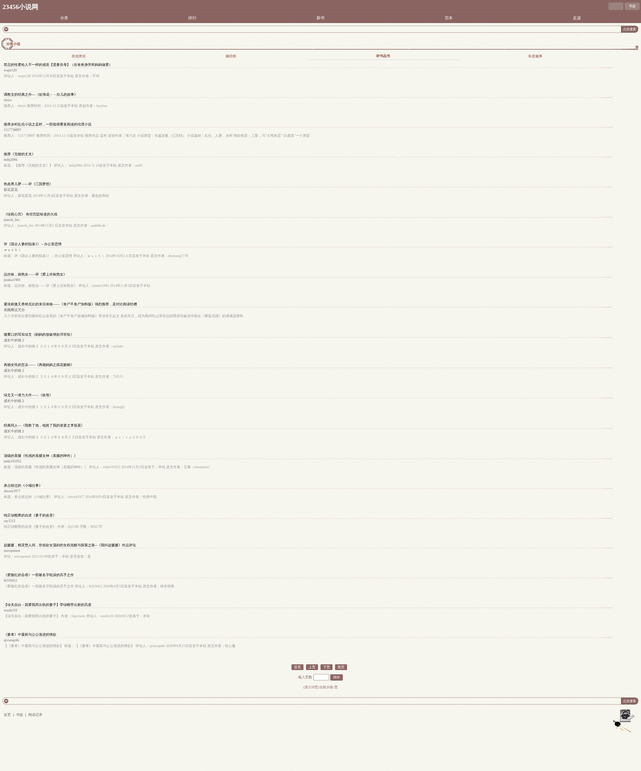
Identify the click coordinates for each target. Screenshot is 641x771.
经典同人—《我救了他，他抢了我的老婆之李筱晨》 (44, 425)
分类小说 (13, 44)
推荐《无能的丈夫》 (19, 154)
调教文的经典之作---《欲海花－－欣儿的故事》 (41, 94)
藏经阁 (231, 56)
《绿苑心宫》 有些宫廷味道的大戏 (30, 214)
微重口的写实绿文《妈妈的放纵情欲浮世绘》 (39, 334)
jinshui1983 (12, 280)
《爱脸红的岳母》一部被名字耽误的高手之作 (39, 575)
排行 (192, 18)
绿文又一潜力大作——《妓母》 (28, 395)
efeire (8, 100)
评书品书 (383, 56)
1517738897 (12, 130)
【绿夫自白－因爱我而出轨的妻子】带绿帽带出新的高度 (47, 605)
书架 (632, 6)
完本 (449, 18)
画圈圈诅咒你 (14, 310)
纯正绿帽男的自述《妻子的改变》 (30, 515)
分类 (64, 18)
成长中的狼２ (14, 340)
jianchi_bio (12, 220)
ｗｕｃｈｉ (12, 250)
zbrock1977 (12, 491)
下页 (326, 667)
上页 (311, 667)
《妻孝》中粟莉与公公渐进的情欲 (30, 634)
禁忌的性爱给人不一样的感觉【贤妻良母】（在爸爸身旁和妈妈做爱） (58, 65)
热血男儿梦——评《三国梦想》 (28, 184)
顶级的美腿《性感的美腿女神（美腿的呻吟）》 (40, 456)
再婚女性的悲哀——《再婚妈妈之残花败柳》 (39, 365)
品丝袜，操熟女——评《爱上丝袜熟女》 (35, 274)
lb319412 (10, 580)
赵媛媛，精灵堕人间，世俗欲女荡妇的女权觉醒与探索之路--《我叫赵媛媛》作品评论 (70, 545)
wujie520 (10, 70)
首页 (297, 667)
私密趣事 (535, 56)
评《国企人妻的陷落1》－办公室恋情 (33, 244)
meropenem (12, 551)
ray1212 (9, 521)
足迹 (577, 18)
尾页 (341, 667)
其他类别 (79, 56)
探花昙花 (11, 190)
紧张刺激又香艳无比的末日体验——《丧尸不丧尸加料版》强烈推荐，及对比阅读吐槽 (70, 304)
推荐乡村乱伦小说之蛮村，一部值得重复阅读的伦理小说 (47, 124)
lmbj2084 (10, 160)
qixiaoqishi (11, 640)
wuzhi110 (10, 610)
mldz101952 (12, 461)
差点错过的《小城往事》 (23, 485)
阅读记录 (35, 715)
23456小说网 (20, 7)
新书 (320, 18)
